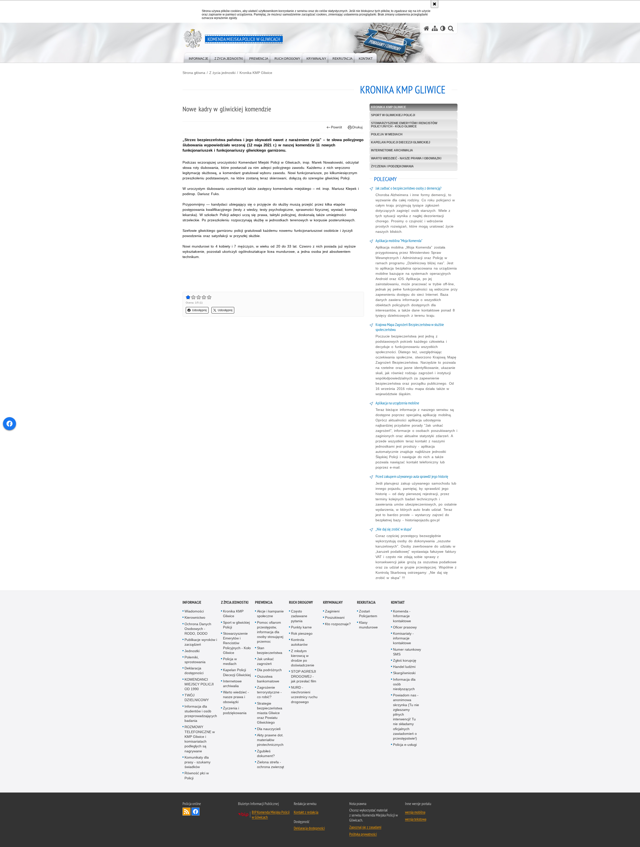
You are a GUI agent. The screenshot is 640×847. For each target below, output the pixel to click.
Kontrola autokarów (299, 642)
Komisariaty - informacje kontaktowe (403, 638)
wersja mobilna (415, 812)
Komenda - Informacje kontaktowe (402, 616)
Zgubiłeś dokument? (266, 753)
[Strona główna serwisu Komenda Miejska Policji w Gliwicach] (426, 28)
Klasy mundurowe (368, 624)
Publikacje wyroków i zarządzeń (200, 642)
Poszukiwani (334, 617)
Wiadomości (194, 611)
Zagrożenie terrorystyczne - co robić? (269, 692)
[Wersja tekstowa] (443, 28)
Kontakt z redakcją (306, 812)
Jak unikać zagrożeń (265, 661)
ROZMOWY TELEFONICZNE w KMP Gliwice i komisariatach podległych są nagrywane (199, 739)
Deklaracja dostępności (194, 670)
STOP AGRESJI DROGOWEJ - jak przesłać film (303, 676)
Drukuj (357, 127)
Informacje (191, 602)
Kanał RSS (186, 812)
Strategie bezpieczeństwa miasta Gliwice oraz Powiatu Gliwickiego (269, 713)
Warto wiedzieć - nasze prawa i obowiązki (406, 158)
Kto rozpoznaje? (338, 624)
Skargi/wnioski (404, 673)
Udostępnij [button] (199, 310)
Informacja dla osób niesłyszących (404, 684)
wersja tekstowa (415, 819)
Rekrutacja (366, 602)
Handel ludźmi (404, 667)
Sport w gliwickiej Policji (393, 115)
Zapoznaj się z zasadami (365, 827)
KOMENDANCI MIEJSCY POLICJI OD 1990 (199, 684)
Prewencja (263, 602)
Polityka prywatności (363, 834)
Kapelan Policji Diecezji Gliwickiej (400, 142)
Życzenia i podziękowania (392, 166)
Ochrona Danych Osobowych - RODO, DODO (197, 628)
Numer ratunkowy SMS (407, 651)
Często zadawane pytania (299, 616)
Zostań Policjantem (368, 613)
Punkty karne (301, 627)
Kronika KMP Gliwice (256, 73)
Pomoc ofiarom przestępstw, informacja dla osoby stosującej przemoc (270, 632)
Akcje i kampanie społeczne (270, 613)
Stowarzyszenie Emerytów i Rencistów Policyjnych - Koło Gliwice (404, 124)
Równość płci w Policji (196, 775)
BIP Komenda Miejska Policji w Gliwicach (271, 815)
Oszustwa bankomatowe (268, 678)
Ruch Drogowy (301, 602)
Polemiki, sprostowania (195, 659)
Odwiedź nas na (196, 812)
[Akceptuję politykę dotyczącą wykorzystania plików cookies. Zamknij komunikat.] (434, 4)
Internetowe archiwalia (392, 150)
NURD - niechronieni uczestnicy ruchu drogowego (304, 694)
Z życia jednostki (222, 73)
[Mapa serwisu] (435, 28)
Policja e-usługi (405, 745)
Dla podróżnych (269, 670)
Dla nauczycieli (268, 729)
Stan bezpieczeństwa (269, 650)
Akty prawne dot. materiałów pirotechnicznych (270, 740)
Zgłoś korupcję (404, 660)
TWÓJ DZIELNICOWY (196, 697)
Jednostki (192, 651)
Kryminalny (333, 602)
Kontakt (398, 602)
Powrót (336, 127)
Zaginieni (332, 611)
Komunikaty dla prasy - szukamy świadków (197, 762)
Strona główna (193, 73)
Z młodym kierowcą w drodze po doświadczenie (302, 658)
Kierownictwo (194, 617)
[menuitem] (198, 57)
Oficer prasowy (405, 627)
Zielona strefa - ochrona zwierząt (270, 764)
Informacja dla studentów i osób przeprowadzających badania (200, 713)
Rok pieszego (301, 633)
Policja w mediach (386, 134)
